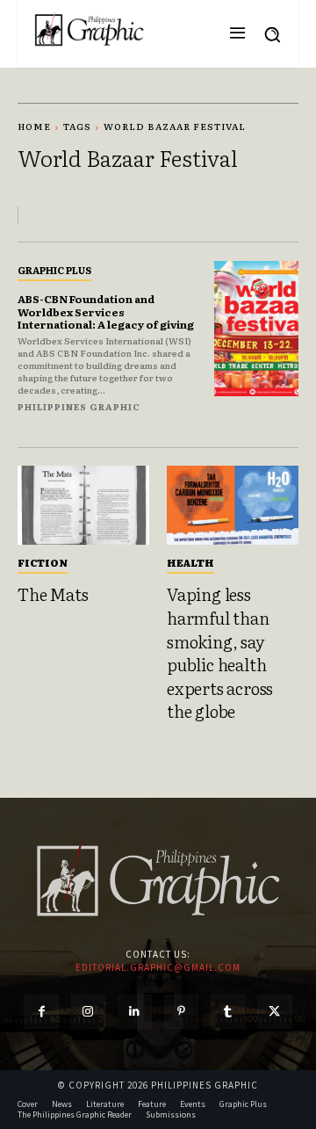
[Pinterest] (181, 1012)
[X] (274, 1012)
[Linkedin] (135, 1012)
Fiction (43, 562)
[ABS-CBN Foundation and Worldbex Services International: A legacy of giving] (256, 328)
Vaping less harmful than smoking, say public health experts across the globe (220, 652)
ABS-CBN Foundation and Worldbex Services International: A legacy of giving (106, 311)
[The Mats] (83, 505)
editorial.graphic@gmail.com (158, 967)
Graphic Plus (54, 270)
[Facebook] (41, 1012)
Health (190, 562)
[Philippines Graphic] (89, 29)
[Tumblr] (228, 1012)
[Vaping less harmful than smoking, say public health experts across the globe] (232, 505)
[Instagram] (88, 1012)
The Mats (53, 594)
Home (34, 126)
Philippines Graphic (79, 406)
